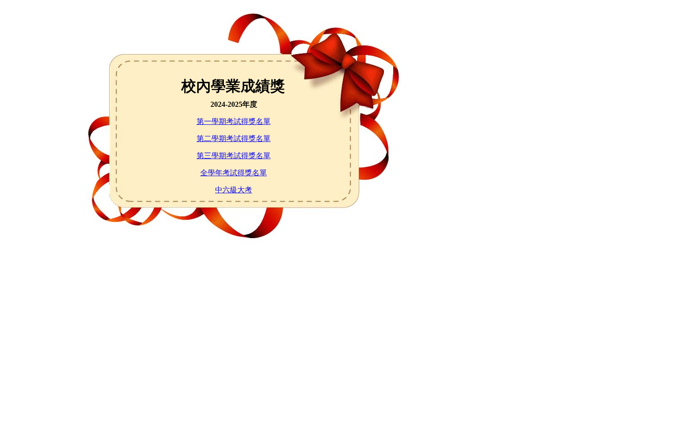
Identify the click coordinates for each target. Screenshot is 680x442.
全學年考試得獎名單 (233, 173)
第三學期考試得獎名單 (234, 156)
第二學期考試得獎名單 (234, 138)
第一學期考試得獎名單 (234, 121)
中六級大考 (233, 190)
